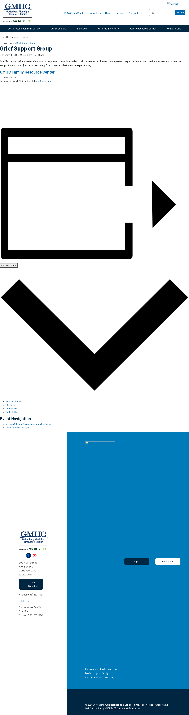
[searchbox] (167, 12)
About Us (95, 13)
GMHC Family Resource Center (27, 71)
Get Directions (33, 584)
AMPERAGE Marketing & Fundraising (123, 708)
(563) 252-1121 (35, 594)
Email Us (24, 600)
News (108, 13)
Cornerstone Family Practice (24, 28)
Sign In (137, 561)
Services (82, 28)
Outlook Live (12, 412)
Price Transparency (157, 704)
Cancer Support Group (17, 427)
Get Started (167, 561)
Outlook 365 (12, 408)
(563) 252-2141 (35, 615)
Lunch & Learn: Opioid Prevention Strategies (29, 423)
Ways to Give (174, 28)
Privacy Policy (140, 704)
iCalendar (10, 404)
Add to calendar (8, 265)
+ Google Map (44, 80)
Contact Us (135, 13)
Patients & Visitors (108, 28)
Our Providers (58, 28)
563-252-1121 (72, 13)
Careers (120, 13)
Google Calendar (14, 401)
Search (180, 12)
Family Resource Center (143, 28)
